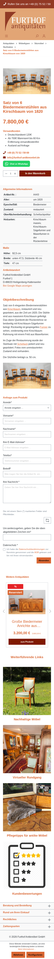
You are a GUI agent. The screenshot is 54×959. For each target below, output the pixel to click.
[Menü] (6, 36)
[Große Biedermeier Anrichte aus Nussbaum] (27, 602)
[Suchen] (37, 36)
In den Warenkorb (35, 173)
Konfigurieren (35, 955)
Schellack (22, 344)
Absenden (44, 560)
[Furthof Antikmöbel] (27, 21)
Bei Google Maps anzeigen (17, 285)
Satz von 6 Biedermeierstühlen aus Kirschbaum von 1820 (21, 52)
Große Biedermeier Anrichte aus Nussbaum (27, 623)
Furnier (44, 327)
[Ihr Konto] (43, 36)
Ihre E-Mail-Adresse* (14, 442)
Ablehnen (18, 955)
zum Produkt (27, 642)
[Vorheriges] (5, 81)
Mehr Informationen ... (27, 949)
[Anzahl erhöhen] (15, 173)
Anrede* (7, 402)
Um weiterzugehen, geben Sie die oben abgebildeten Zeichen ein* (24, 530)
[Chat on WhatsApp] (16, 163)
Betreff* (7, 468)
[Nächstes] (48, 81)
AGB (36, 552)
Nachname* (9, 429)
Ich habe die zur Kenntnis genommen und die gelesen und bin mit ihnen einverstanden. (29, 552)
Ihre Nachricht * (11, 482)
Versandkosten (11, 131)
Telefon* (7, 455)
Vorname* (8, 415)
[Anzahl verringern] (6, 173)
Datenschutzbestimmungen (32, 549)
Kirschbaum (14, 309)
